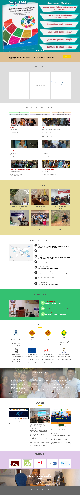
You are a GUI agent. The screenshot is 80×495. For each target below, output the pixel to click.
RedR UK (55, 314)
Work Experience (63, 314)
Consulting (47, 303)
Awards (46, 308)
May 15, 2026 (12, 423)
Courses (59, 308)
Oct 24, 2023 (33, 428)
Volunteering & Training (56, 303)
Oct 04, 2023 (54, 433)
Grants (46, 310)
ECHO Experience (48, 314)
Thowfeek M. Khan (44, 492)
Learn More (68, 31)
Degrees (64, 308)
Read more (67, 56)
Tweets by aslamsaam (40, 85)
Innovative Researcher (15, 5)
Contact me (40, 482)
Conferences (53, 308)
